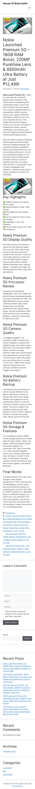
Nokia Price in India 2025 (19, 528)
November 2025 (9, 751)
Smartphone (10, 513)
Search (5, 635)
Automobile (7, 768)
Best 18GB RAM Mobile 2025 (14, 519)
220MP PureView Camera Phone (18, 516)
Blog (4, 771)
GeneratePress (17, 786)
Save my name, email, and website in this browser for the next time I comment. (17, 613)
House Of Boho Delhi (15, 3)
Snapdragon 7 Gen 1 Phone (13, 531)
